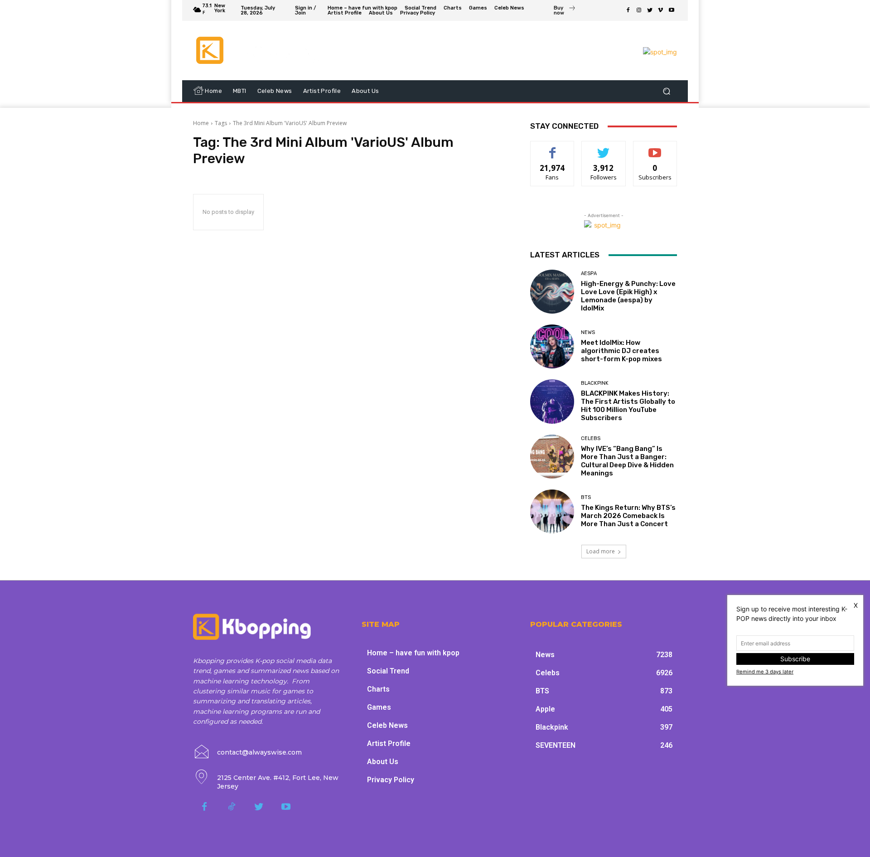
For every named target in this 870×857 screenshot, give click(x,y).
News (588, 332)
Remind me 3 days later (764, 671)
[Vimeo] (660, 10)
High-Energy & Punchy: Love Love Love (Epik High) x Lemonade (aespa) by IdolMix (628, 296)
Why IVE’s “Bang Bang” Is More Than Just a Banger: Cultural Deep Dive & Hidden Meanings (627, 461)
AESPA (589, 273)
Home (201, 123)
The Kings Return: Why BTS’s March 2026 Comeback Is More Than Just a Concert (628, 516)
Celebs (590, 438)
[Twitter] (649, 10)
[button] (666, 91)
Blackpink (595, 383)
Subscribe (655, 148)
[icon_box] (565, 11)
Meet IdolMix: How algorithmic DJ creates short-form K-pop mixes (621, 351)
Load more (600, 551)
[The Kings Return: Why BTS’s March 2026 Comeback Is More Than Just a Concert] (552, 511)
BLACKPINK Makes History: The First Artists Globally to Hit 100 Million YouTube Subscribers (628, 405)
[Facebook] (628, 10)
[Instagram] (638, 10)
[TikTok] (231, 807)
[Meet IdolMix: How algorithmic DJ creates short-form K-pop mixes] (552, 346)
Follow (603, 148)
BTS (586, 497)
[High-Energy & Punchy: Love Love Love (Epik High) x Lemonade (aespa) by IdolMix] (552, 292)
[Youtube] (671, 10)
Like (552, 148)
